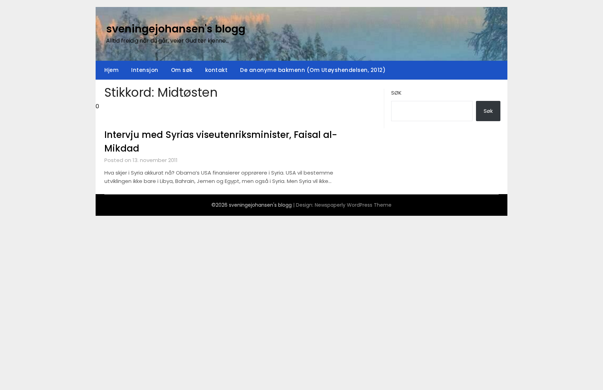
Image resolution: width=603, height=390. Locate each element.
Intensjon (144, 70)
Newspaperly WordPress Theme (353, 204)
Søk (396, 92)
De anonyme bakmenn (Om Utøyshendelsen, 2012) (313, 70)
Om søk (182, 70)
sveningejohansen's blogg (175, 28)
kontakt (216, 70)
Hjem (111, 70)
